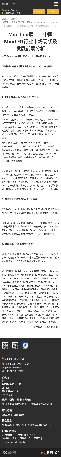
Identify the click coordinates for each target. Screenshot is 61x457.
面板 (22, 111)
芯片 (40, 119)
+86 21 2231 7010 (14, 371)
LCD (25, 80)
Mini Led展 (15, 56)
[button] (39, 11)
